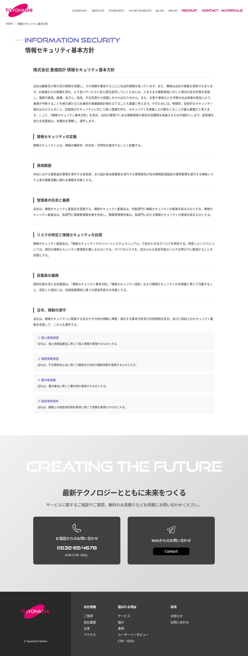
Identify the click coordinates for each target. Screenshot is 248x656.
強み (121, 622)
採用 (173, 606)
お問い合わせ (179, 622)
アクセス (90, 634)
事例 (121, 628)
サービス (124, 615)
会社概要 (90, 622)
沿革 (87, 628)
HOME (9, 23)
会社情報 (90, 606)
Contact (171, 551)
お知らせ (176, 615)
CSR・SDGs (126, 641)
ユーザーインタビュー (133, 634)
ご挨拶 (88, 615)
